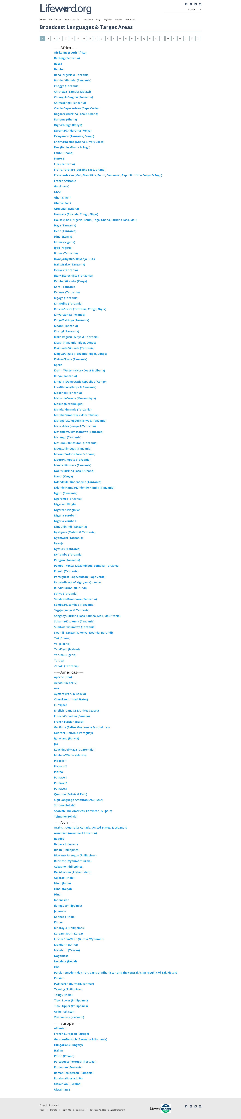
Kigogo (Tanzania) (66, 298)
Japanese (60, 911)
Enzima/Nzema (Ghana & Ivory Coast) (79, 142)
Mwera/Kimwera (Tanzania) (72, 465)
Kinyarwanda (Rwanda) (69, 315)
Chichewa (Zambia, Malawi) (72, 91)
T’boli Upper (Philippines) (71, 1006)
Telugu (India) (63, 995)
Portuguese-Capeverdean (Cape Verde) (79, 577)
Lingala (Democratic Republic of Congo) (80, 381)
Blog (98, 19)
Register (108, 19)
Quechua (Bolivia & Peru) (70, 794)
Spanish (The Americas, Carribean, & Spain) (83, 811)
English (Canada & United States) (76, 710)
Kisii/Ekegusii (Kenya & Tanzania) (76, 337)
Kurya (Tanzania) (65, 376)
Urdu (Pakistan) (64, 1011)
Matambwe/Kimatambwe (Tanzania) (78, 432)
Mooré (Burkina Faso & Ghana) (74, 454)
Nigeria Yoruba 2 (65, 521)
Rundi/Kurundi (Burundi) (70, 588)
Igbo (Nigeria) (63, 248)
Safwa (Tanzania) (65, 593)
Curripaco (60, 705)
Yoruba (59, 660)
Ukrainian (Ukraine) (67, 1084)
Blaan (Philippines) (66, 850)
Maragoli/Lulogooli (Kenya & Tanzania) (80, 421)
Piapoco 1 (60, 761)
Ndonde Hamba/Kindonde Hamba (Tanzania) (84, 487)
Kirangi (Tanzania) (66, 331)
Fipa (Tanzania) (64, 164)
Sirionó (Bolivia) (64, 805)
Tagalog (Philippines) (68, 989)
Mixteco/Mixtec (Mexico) (70, 755)
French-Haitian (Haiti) (69, 722)
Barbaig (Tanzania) (67, 58)
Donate (118, 19)
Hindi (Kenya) (63, 236)
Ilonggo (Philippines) (68, 905)
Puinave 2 (60, 783)
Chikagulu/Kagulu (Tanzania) (73, 97)
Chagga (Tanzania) (66, 86)
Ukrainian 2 (62, 1089)
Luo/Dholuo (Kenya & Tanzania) (75, 387)
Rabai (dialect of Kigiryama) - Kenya (78, 582)
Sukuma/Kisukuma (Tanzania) (74, 621)
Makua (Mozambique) (68, 404)
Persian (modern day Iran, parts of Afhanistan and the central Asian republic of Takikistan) (115, 972)
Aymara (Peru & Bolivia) (70, 694)
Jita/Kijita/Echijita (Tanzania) (73, 275)
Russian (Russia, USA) (68, 1078)
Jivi (56, 744)
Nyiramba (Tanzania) (68, 554)
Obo (57, 967)
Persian (59, 978)
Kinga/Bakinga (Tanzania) (71, 320)
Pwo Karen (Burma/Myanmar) (74, 984)
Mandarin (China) (66, 945)
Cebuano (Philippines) (68, 866)
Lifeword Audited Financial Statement (107, 1109)
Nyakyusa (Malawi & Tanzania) (74, 532)
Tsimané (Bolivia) (65, 816)
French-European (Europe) (71, 1034)
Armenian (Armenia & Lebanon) (75, 833)
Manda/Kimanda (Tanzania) (72, 409)
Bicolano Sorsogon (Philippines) (75, 855)
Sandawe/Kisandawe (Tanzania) (75, 599)
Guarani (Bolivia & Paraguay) (73, 733)
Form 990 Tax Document (73, 1109)
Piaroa (58, 772)
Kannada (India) (64, 917)
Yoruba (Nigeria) (65, 655)
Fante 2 (59, 158)
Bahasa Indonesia (66, 844)
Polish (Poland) (64, 1056)
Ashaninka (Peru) (65, 683)
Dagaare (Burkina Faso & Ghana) (76, 114)
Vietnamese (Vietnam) (69, 1017)
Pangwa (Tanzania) (67, 560)
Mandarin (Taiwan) (67, 950)
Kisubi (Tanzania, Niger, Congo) (75, 342)
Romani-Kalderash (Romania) (73, 1073)
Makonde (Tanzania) (68, 393)
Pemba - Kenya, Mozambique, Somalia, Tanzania (86, 566)
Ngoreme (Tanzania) (68, 499)
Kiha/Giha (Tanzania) (68, 303)
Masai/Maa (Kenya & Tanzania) (75, 426)
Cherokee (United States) (71, 699)
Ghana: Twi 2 (62, 203)
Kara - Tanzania (64, 287)
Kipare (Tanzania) (66, 326)
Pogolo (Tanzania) (66, 571)
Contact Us (130, 19)
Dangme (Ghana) (65, 119)
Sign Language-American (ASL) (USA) (78, 800)
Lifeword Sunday (71, 19)
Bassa (58, 64)
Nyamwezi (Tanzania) (68, 538)
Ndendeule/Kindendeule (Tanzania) (77, 482)
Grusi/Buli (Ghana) (66, 209)
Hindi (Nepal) (63, 889)
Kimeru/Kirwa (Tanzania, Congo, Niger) (80, 309)
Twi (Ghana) (62, 638)
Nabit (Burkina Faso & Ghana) (74, 471)
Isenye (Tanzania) (66, 270)
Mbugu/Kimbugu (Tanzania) (72, 448)
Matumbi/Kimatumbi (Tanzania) (75, 443)
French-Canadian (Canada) (72, 716)
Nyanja (58, 543)
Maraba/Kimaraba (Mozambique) (76, 415)
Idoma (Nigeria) (64, 242)
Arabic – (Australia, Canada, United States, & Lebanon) (90, 827)
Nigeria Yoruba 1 (65, 515)
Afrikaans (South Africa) (70, 52)
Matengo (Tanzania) (67, 437)
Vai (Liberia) (62, 644)
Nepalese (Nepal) (65, 961)
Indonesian (61, 900)
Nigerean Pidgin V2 (67, 510)
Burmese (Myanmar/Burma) (72, 861)
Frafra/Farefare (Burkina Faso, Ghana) (79, 170)
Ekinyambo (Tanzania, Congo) (74, 136)
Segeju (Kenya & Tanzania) (71, 610)
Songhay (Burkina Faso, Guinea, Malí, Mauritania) (87, 616)
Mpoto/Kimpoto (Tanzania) (72, 460)
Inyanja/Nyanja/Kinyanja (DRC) (74, 259)
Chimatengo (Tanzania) (70, 103)
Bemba (58, 69)
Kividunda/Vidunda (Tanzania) (74, 348)
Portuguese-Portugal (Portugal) (75, 1062)
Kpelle (58, 365)
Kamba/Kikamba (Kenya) (70, 281)
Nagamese (61, 956)
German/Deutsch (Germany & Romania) (80, 1039)
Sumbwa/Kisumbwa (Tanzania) (74, 627)
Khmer (58, 922)
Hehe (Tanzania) (65, 231)
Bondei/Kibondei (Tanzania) (72, 80)
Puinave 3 (60, 788)
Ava (56, 688)
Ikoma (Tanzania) (66, 253)
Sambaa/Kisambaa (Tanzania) (74, 605)
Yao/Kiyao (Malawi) (67, 649)
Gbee (57, 192)
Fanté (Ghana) (63, 153)
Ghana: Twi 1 (62, 197)
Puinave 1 (60, 777)
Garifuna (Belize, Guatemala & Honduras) (82, 727)
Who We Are (55, 19)
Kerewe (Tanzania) (67, 292)
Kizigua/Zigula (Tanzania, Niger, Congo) (80, 354)
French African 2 (65, 181)
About (42, 1109)
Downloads (88, 19)
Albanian (60, 1028)
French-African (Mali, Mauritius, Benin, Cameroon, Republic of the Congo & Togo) (108, 175)
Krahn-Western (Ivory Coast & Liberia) (79, 370)
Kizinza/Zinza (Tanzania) (70, 359)
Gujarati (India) (64, 878)
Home (43, 19)
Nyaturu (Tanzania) (67, 549)
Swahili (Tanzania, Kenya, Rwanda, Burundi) (83, 632)
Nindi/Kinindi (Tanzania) (70, 526)
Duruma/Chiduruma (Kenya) (72, 130)
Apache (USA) (63, 677)
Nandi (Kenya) (63, 476)
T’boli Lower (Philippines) (71, 1000)
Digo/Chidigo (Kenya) (68, 125)
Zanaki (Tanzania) (66, 666)
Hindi (57, 894)
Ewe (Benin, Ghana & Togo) (72, 147)
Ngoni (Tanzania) (65, 493)
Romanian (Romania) (68, 1067)
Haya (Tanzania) (65, 225)
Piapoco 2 (60, 766)
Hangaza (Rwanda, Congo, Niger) (76, 214)
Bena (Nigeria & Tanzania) (71, 75)
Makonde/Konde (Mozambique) (75, 398)
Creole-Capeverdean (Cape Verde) (76, 108)
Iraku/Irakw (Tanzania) (69, 264)
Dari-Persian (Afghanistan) (72, 872)
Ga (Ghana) (61, 186)
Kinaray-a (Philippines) (69, 928)
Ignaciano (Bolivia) (66, 738)
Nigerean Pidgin (65, 504)
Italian (58, 1050)
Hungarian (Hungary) (68, 1045)
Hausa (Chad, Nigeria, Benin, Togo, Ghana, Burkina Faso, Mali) (95, 220)
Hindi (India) (62, 883)
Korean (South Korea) (68, 933)
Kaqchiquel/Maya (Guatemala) (74, 749)
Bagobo (59, 839)
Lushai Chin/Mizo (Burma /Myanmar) (78, 939)
